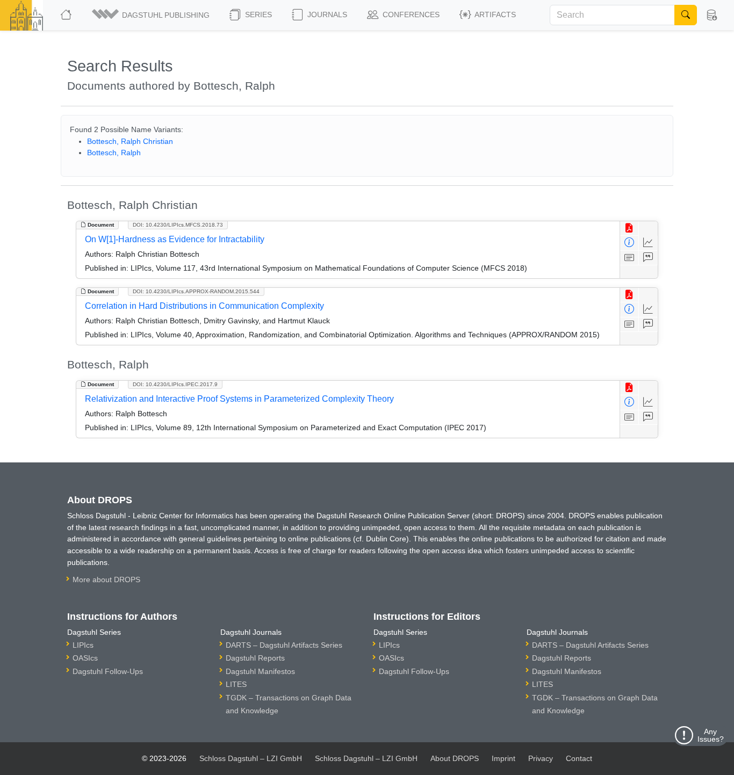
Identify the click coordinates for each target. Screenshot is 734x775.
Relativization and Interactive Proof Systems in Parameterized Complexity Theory (239, 398)
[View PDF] (629, 228)
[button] (151, 15)
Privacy (540, 758)
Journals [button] (326, 14)
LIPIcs (83, 645)
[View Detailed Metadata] (629, 243)
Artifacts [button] (494, 14)
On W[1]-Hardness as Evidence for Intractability (174, 239)
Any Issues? (710, 735)
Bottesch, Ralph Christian (130, 141)
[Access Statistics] (648, 243)
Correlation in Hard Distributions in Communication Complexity (204, 305)
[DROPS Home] (67, 15)
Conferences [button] (410, 14)
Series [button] (257, 14)
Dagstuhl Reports (255, 658)
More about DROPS (106, 579)
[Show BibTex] (648, 258)
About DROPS (454, 758)
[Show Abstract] (629, 258)
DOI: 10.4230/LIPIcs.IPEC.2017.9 (175, 384)
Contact (579, 758)
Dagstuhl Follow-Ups (108, 671)
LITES (236, 684)
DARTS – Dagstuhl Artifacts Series (284, 645)
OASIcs (85, 658)
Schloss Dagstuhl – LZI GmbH (250, 758)
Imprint (503, 758)
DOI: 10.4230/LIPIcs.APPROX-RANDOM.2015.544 (196, 291)
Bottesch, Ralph (114, 152)
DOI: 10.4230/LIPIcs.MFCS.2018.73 (178, 225)
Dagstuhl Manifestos (260, 671)
